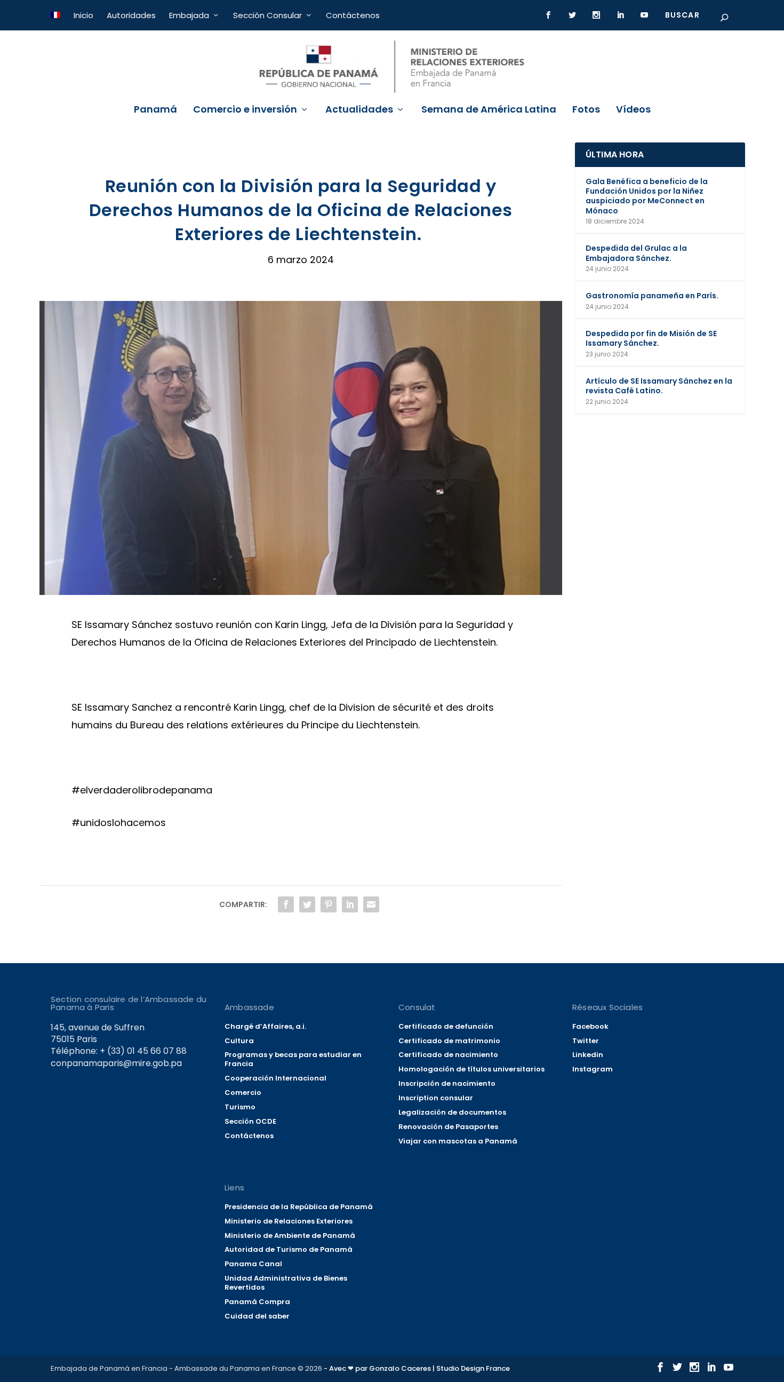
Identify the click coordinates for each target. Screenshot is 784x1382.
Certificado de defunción (445, 1026)
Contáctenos (353, 15)
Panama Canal (253, 1264)
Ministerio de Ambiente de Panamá (290, 1235)
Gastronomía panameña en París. (652, 295)
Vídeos (633, 110)
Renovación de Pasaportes (448, 1127)
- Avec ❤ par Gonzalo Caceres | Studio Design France (417, 1368)
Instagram (592, 1069)
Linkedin (587, 1055)
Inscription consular (435, 1098)
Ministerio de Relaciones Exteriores (289, 1221)
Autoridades (131, 15)
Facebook (590, 1026)
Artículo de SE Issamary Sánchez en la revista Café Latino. (659, 386)
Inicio (83, 15)
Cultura (239, 1041)
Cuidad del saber (257, 1316)
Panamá (155, 110)
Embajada (189, 15)
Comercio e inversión (245, 110)
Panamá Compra (257, 1302)
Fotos (586, 110)
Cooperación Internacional (275, 1078)
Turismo (240, 1107)
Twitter (585, 1041)
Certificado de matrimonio (449, 1041)
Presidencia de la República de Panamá (299, 1207)
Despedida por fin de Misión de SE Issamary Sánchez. (651, 338)
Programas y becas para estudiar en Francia (293, 1059)
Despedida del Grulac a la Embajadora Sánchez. (636, 253)
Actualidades (359, 110)
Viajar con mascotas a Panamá (457, 1141)
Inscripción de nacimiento (446, 1083)
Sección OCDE (250, 1121)
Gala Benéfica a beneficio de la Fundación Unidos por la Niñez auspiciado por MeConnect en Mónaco (647, 196)
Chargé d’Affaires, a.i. (265, 1026)
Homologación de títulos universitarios (471, 1069)
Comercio (243, 1092)
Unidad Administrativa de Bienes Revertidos (286, 1282)
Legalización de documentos (452, 1112)
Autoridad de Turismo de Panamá (289, 1249)
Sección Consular (267, 15)
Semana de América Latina (488, 110)
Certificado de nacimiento (448, 1055)
